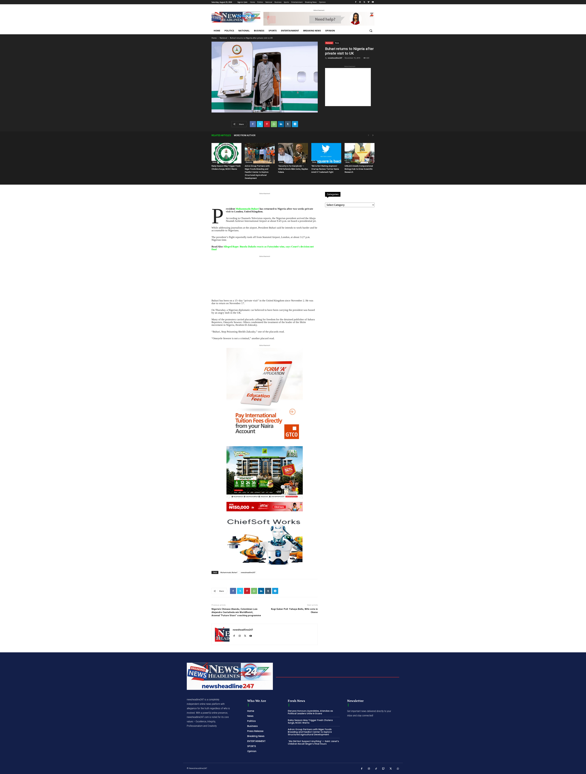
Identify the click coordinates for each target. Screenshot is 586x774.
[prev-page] (368, 135)
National (223, 38)
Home (214, 38)
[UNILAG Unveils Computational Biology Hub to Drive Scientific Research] (359, 153)
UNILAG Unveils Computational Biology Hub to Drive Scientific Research (359, 169)
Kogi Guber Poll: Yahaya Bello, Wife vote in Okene (294, 611)
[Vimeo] (368, 2)
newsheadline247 (335, 58)
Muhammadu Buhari (247, 208)
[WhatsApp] (274, 124)
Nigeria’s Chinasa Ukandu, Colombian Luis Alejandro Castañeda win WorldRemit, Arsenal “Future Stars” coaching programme (236, 612)
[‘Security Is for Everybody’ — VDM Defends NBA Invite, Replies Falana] (293, 153)
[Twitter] (364, 2)
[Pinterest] (267, 124)
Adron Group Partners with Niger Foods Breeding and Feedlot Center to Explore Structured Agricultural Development (257, 172)
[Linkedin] (281, 124)
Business (249, 162)
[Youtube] (372, 2)
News (337, 43)
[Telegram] (295, 124)
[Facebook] (356, 2)
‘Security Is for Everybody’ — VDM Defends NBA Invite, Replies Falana (293, 169)
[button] (370, 30)
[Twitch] (383, 769)
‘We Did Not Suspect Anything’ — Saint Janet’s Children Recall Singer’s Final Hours (313, 742)
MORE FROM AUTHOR (244, 135)
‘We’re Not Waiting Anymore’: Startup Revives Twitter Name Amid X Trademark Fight (325, 169)
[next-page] (372, 135)
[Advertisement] (348, 87)
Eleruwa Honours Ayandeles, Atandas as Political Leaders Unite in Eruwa (310, 712)
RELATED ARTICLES (221, 135)
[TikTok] (376, 769)
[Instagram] (360, 2)
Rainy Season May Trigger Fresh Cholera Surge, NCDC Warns (310, 721)
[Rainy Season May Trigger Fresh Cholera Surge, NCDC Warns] (226, 153)
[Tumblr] (288, 124)
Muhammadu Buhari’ (228, 572)
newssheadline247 (248, 572)
